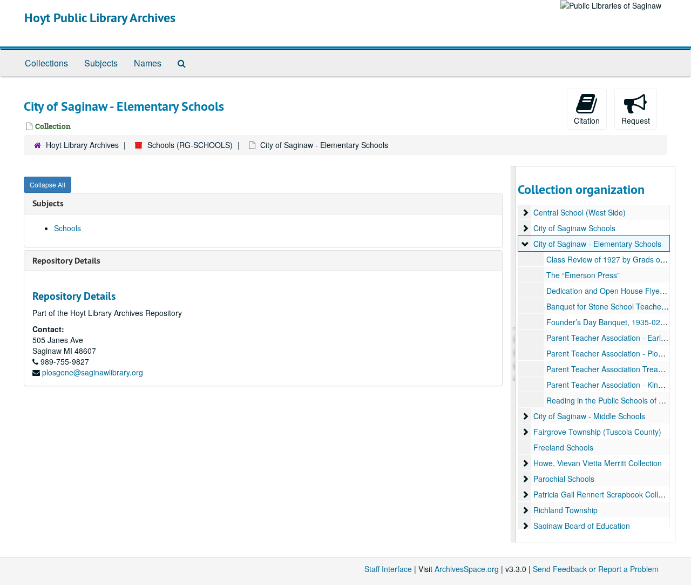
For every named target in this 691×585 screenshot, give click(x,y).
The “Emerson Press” (583, 275)
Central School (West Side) (579, 212)
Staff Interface (388, 568)
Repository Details (66, 260)
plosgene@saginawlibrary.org (92, 372)
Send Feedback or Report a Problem (596, 568)
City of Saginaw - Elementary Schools (597, 243)
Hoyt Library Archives (82, 144)
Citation (587, 120)
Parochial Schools (563, 478)
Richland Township (565, 510)
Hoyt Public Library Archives (99, 17)
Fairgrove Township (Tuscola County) (597, 431)
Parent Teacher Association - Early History (618, 337)
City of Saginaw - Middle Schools (589, 416)
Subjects (101, 63)
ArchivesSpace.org (467, 568)
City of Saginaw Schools (574, 228)
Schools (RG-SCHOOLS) (190, 144)
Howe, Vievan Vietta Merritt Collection (597, 463)
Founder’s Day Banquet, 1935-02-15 (609, 322)
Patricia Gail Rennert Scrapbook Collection (606, 494)
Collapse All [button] (47, 184)
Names (147, 63)
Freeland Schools (563, 447)
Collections (46, 63)
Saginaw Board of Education (581, 525)
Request (635, 120)
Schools (67, 228)
